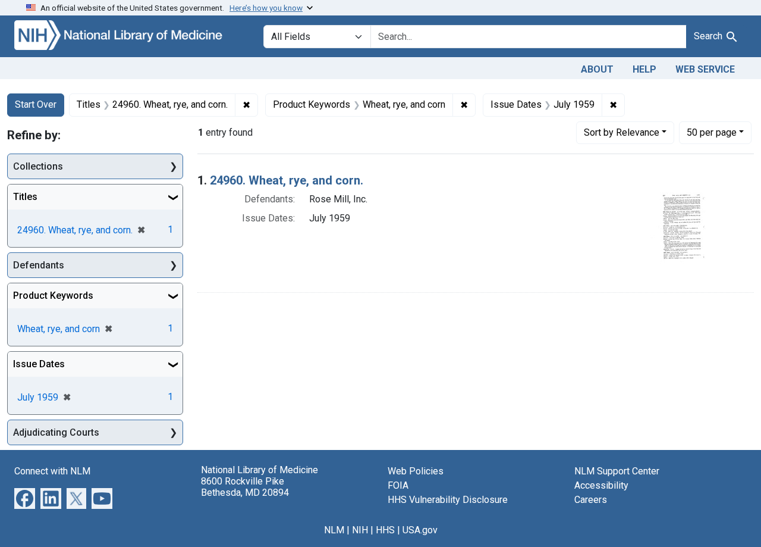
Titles (25, 196)
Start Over (35, 104)
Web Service (705, 69)
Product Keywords (53, 295)
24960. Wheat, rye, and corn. (286, 180)
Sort (621, 132)
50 (712, 132)
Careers (590, 499)
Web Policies (416, 471)
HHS (385, 530)
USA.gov (420, 530)
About (597, 69)
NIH (360, 530)
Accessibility (601, 485)
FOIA (398, 485)
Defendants (38, 265)
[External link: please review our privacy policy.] (24, 498)
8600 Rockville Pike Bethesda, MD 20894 (245, 487)
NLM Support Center (616, 471)
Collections (38, 166)
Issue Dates (39, 364)
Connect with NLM (52, 471)
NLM (334, 530)
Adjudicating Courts (56, 432)
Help (644, 69)
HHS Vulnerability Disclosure (448, 499)
